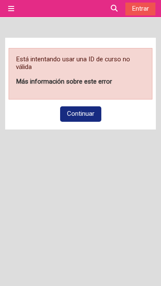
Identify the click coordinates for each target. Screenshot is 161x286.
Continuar (80, 113)
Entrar (140, 8)
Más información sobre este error (64, 81)
